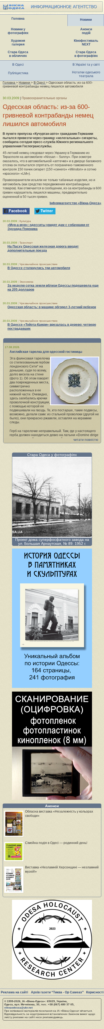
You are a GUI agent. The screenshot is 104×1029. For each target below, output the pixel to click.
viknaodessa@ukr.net (18, 1007)
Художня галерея (18, 42)
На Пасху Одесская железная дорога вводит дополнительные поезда (43, 248)
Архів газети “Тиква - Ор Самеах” (57, 992)
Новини (86, 20)
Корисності (94, 992)
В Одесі (18, 64)
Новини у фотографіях (18, 31)
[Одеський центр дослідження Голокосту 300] (52, 978)
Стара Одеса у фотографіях (52, 455)
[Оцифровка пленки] (52, 798)
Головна (18, 18)
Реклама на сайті (14, 992)
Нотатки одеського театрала (86, 74)
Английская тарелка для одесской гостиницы (46, 352)
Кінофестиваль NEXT (86, 42)
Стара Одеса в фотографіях (86, 54)
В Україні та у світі (86, 64)
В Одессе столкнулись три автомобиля (38, 268)
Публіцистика (18, 73)
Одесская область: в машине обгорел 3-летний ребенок (51, 307)
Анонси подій (86, 31)
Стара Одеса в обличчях (18, 54)
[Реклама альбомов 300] (52, 686)
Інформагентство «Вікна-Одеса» (75, 203)
